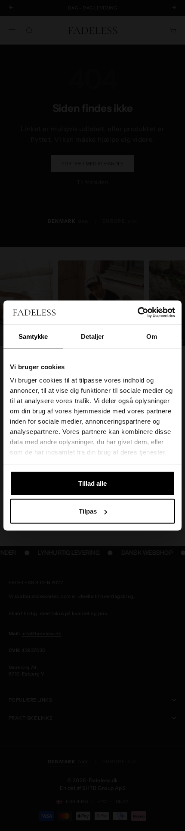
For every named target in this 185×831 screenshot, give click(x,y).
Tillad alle (92, 483)
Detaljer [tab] (93, 336)
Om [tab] (151, 336)
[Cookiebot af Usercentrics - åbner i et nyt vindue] (137, 312)
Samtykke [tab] (33, 336)
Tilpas (88, 511)
